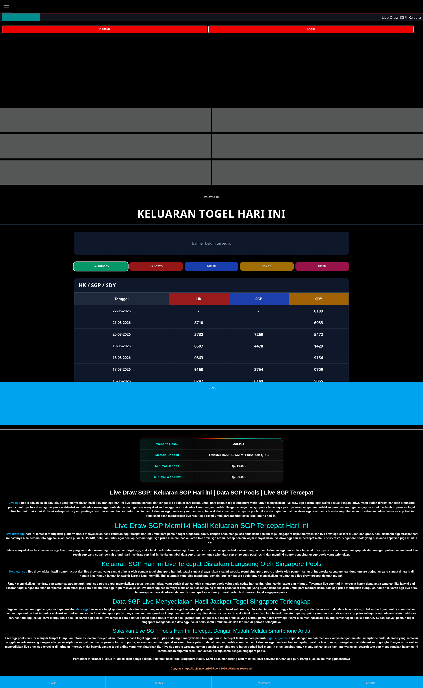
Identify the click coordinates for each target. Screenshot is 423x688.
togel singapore (277, 638)
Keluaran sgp (18, 571)
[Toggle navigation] (6, 7)
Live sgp (14, 502)
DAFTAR (104, 29)
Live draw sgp (15, 534)
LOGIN (311, 29)
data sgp (82, 609)
